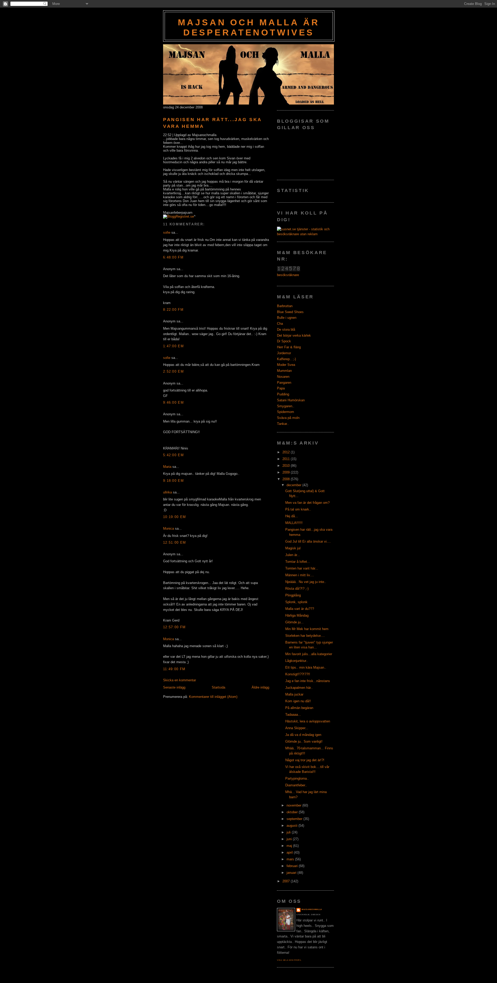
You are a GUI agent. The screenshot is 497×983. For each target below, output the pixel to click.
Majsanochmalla (312, 909)
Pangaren (284, 383)
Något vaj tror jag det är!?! (304, 760)
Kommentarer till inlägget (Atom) (213, 697)
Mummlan (284, 371)
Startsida (218, 687)
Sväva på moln (288, 418)
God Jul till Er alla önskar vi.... (308, 541)
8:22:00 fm (173, 310)
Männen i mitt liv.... (299, 575)
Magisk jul (293, 548)
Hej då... (291, 516)
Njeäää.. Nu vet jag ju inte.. (305, 582)
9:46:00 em (173, 402)
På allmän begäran (299, 708)
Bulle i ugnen (286, 318)
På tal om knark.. (298, 509)
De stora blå (286, 329)
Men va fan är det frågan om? (307, 503)
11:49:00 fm (174, 669)
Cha (280, 324)
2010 (286, 466)
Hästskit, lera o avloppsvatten (307, 721)
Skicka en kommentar (179, 680)
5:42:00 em (173, 455)
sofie (166, 232)
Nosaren (283, 377)
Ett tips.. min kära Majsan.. (305, 667)
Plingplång (293, 595)
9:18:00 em (173, 481)
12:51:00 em (174, 542)
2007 (286, 881)
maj (290, 846)
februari (293, 866)
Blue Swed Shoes (290, 312)
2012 (286, 452)
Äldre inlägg (260, 687)
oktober (293, 812)
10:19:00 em (174, 517)
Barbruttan (285, 306)
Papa (281, 388)
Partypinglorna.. (297, 778)
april (290, 852)
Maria (167, 467)
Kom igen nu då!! (298, 701)
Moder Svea (286, 365)
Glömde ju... (294, 622)
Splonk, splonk (296, 602)
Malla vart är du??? (299, 609)
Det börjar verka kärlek (294, 335)
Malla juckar (294, 694)
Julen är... (292, 555)
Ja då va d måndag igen (303, 735)
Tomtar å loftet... (297, 562)
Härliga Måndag (297, 615)
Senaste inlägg (174, 687)
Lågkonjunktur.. (296, 661)
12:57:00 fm (174, 627)
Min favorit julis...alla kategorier (308, 654)
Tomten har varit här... (301, 568)
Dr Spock (284, 341)
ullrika (167, 492)
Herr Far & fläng (289, 347)
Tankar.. (283, 424)
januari (292, 873)
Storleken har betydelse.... (305, 636)
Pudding (283, 394)
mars (291, 859)
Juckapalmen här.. (299, 688)
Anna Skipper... (296, 728)
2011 (286, 459)
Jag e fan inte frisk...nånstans (307, 681)
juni (290, 839)
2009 (286, 472)
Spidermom (285, 412)
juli (289, 832)
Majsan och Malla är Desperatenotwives (248, 27)
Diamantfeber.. (296, 785)
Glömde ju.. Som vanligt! (304, 741)
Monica (168, 528)
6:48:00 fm (173, 257)
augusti (292, 825)
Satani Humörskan (291, 400)
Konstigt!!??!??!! (297, 674)
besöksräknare (288, 275)
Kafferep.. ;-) (286, 359)
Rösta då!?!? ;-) (297, 588)
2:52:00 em (173, 371)
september (295, 819)
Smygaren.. (285, 406)
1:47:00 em (173, 346)
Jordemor (284, 353)
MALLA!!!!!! (294, 523)
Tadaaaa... (293, 714)
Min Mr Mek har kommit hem (306, 629)
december (294, 485)
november (294, 805)
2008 (286, 479)
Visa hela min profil (289, 960)
